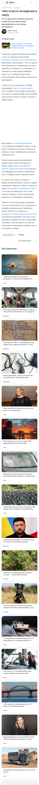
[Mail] (7, 2)
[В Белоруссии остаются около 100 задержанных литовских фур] (19, 434)
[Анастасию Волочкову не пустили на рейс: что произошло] (19, 401)
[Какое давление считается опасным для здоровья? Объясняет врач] (19, 368)
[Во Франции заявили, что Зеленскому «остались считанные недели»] (19, 532)
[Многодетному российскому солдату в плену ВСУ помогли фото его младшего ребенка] (19, 302)
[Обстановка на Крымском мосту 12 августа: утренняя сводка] (19, 697)
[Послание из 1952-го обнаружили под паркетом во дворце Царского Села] (19, 335)
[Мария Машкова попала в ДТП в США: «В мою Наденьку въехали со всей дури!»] (19, 730)
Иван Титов (12, 31)
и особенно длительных (22, 143)
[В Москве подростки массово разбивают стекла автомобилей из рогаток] (19, 269)
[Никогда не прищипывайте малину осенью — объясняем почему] (19, 565)
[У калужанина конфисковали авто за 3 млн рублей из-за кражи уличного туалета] (19, 631)
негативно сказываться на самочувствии (19, 60)
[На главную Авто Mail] (11, 2)
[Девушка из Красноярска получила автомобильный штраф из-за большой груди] (19, 467)
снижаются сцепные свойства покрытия (18, 214)
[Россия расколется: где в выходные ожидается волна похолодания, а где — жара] (19, 598)
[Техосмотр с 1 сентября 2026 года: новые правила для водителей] (19, 664)
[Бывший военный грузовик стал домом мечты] (19, 763)
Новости (17, 7)
